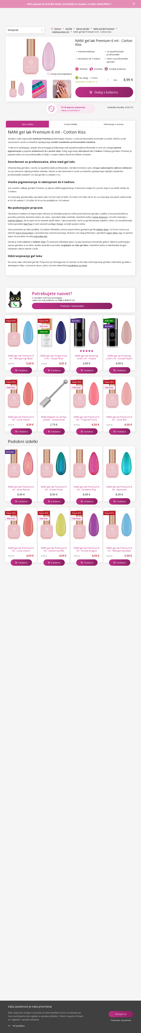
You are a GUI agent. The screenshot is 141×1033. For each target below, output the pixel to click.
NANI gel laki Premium (103, 28)
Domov (57, 28)
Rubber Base (102, 229)
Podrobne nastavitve (121, 1020)
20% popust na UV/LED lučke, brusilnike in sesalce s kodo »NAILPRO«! (69, 4)
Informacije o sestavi (114, 124)
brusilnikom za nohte (77, 265)
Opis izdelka (27, 124)
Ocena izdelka (70, 124)
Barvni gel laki (82, 28)
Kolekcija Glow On (60, 31)
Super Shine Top (114, 232)
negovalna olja (40, 236)
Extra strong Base (24, 232)
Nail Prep (28, 223)
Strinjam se (120, 1014)
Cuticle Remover (100, 217)
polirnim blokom (15, 220)
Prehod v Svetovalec (72, 306)
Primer (60, 223)
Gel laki (68, 28)
